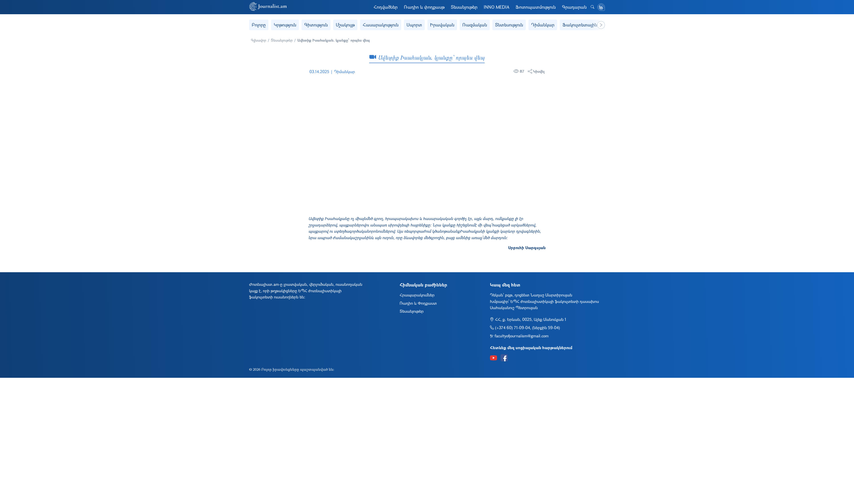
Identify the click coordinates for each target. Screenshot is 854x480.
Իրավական (442, 25)
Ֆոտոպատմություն (536, 7)
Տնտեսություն (509, 25)
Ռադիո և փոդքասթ (424, 7)
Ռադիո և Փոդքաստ (418, 303)
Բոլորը (259, 25)
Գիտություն (316, 25)
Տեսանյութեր (464, 7)
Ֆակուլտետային (579, 25)
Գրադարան (574, 7)
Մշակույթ (345, 25)
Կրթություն (285, 25)
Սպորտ (414, 25)
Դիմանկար (542, 25)
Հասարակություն (381, 25)
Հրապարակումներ (417, 295)
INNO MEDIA (496, 7)
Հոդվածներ (386, 7)
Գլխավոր (258, 40)
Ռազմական (474, 25)
